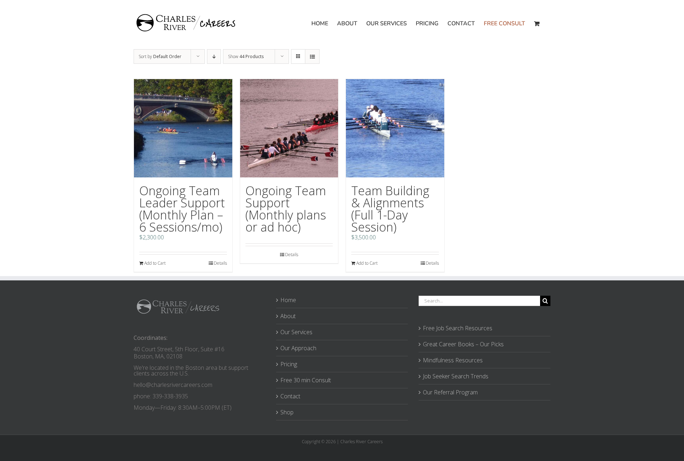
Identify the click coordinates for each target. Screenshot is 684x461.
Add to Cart (155, 263)
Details (220, 263)
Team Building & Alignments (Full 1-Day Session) (390, 208)
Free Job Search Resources (457, 328)
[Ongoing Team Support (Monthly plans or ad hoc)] (289, 128)
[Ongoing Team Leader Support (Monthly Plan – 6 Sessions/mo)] (183, 128)
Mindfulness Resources (453, 360)
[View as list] (312, 56)
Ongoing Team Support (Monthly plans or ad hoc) (285, 208)
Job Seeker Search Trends (455, 376)
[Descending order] (214, 56)
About (288, 316)
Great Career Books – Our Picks (463, 344)
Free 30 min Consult (305, 380)
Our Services (296, 332)
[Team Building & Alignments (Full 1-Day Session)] (395, 128)
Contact (290, 396)
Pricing (288, 364)
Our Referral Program (450, 392)
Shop (287, 412)
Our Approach (298, 348)
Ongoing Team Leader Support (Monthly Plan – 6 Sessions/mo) (182, 208)
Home (288, 300)
